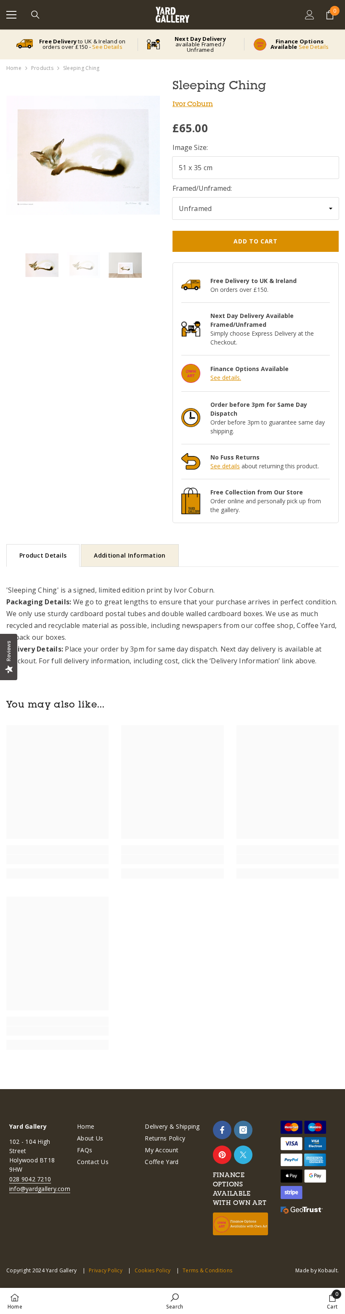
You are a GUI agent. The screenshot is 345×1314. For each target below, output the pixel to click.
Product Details (42, 555)
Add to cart (256, 241)
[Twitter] (243, 1155)
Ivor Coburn (192, 103)
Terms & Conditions (207, 1270)
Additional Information (129, 555)
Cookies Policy (152, 1270)
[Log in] (309, 14)
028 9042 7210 (30, 1179)
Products (42, 68)
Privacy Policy (105, 1270)
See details (225, 466)
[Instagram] (243, 1130)
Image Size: (190, 147)
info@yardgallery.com (39, 1189)
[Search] (35, 15)
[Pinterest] (222, 1155)
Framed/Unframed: (202, 188)
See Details (107, 47)
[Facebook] (222, 1130)
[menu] (11, 15)
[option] (83, 155)
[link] (57, 859)
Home (13, 68)
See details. (225, 378)
